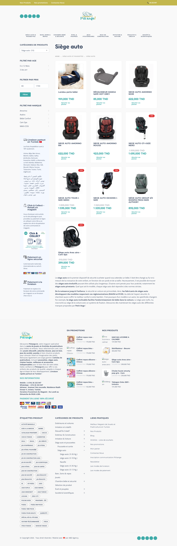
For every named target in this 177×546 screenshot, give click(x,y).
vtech (46, 521)
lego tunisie (41, 492)
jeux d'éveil (25, 466)
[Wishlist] (135, 16)
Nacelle (63, 462)
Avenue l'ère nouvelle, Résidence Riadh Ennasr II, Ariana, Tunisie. (40, 388)
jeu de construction (28, 454)
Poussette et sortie (65, 446)
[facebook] (21, 16)
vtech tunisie (26, 526)
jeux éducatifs (26, 479)
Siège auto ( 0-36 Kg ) (68, 466)
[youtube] (34, 16)
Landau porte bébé (68, 92)
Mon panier (95, 449)
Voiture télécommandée (30, 521)
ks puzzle (31, 483)
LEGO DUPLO (25, 488)
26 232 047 (153, 3)
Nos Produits (25, 3)
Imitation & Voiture (63, 439)
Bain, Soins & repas (63, 473)
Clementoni (41, 437)
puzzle (23, 505)
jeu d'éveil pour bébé (28, 450)
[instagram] (26, 16)
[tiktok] (38, 16)
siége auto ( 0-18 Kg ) (68, 458)
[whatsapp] (30, 16)
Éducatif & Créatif (62, 431)
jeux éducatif (41, 475)
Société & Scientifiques (64, 493)
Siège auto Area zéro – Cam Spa (69, 253)
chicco (44, 433)
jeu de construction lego (30, 458)
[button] (142, 16)
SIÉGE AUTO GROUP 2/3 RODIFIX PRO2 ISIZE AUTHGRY (141, 200)
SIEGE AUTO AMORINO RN (70, 144)
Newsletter (94, 462)
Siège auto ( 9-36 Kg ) (68, 454)
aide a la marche (27, 428)
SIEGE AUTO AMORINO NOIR (140, 93)
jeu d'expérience (27, 445)
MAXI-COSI (24, 126)
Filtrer (25, 94)
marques (58, 305)
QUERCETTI (43, 513)
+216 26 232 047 (36, 385)
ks (22, 483)
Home (57, 56)
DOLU (23, 441)
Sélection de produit (63, 485)
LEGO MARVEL (39, 488)
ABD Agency (73, 538)
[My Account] (149, 16)
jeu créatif (43, 441)
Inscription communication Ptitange (105, 457)
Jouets (57, 477)
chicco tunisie (26, 437)
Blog (92, 436)
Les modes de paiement (100, 470)
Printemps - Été (40, 500)
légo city (35, 496)
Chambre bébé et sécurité (65, 481)
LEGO (40, 483)
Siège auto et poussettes (73, 56)
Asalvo (22, 114)
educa (32, 441)
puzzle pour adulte (28, 513)
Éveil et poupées (62, 489)
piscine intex (26, 500)
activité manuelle (28, 424)
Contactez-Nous (57, 3)
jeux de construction (29, 471)
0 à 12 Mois (25, 66)
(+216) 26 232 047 (34, 383)
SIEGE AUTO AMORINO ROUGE (105, 144)
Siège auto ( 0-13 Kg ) (68, 470)
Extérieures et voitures (64, 423)
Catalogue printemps (29, 433)
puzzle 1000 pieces (27, 509)
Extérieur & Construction (65, 435)
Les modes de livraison (99, 466)
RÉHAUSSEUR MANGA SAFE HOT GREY (104, 93)
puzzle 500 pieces (37, 505)
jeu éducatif (40, 479)
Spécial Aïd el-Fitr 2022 (29, 517)
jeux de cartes (39, 466)
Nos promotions (41, 3)
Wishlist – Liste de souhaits (101, 440)
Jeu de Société (26, 462)
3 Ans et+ (24, 70)
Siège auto (62, 450)
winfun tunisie (41, 526)
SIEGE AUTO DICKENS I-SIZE (105, 199)
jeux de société (26, 475)
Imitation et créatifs (63, 427)
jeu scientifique (41, 462)
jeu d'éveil (41, 445)
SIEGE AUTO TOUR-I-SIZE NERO (68, 199)
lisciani (24, 496)
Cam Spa (23, 122)
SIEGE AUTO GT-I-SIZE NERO (140, 144)
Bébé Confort (25, 118)
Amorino (23, 111)
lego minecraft (27, 492)
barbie (40, 428)
